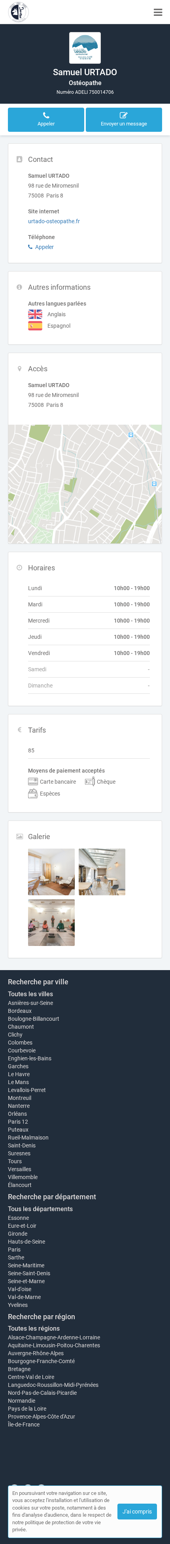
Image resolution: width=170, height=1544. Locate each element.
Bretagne (19, 1369)
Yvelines (18, 1305)
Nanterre (19, 1106)
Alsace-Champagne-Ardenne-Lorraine (54, 1337)
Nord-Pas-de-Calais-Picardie (42, 1393)
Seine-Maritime (26, 1265)
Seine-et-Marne (26, 1281)
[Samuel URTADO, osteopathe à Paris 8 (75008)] (85, 47)
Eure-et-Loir (22, 1226)
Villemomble (23, 1177)
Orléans (17, 1114)
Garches (18, 1066)
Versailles (19, 1169)
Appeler (44, 247)
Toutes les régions (34, 1328)
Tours (15, 1161)
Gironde (17, 1234)
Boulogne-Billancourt (33, 1019)
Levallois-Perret (27, 1090)
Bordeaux (20, 1011)
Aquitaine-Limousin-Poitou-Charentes (54, 1345)
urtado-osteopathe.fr (54, 221)
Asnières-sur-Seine (30, 1003)
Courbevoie (22, 1050)
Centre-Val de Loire (31, 1377)
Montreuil (19, 1098)
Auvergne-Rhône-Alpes (36, 1353)
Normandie (21, 1401)
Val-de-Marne (24, 1297)
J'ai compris (137, 1511)
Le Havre (19, 1074)
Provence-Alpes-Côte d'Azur (41, 1416)
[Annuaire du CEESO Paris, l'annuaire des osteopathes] (18, 12)
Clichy (15, 1034)
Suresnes (19, 1153)
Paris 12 (18, 1122)
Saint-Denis (22, 1145)
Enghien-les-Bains (29, 1058)
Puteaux (18, 1129)
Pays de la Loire (27, 1408)
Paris (14, 1249)
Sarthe (16, 1257)
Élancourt (20, 1185)
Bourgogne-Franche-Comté (41, 1361)
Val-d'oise (19, 1289)
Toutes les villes (30, 994)
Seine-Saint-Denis (29, 1273)
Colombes (20, 1042)
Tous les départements (40, 1209)
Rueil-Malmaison (28, 1137)
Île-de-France (24, 1424)
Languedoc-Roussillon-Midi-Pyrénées (53, 1385)
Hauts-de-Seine (26, 1241)
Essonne (18, 1218)
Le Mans (18, 1082)
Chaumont (21, 1027)
